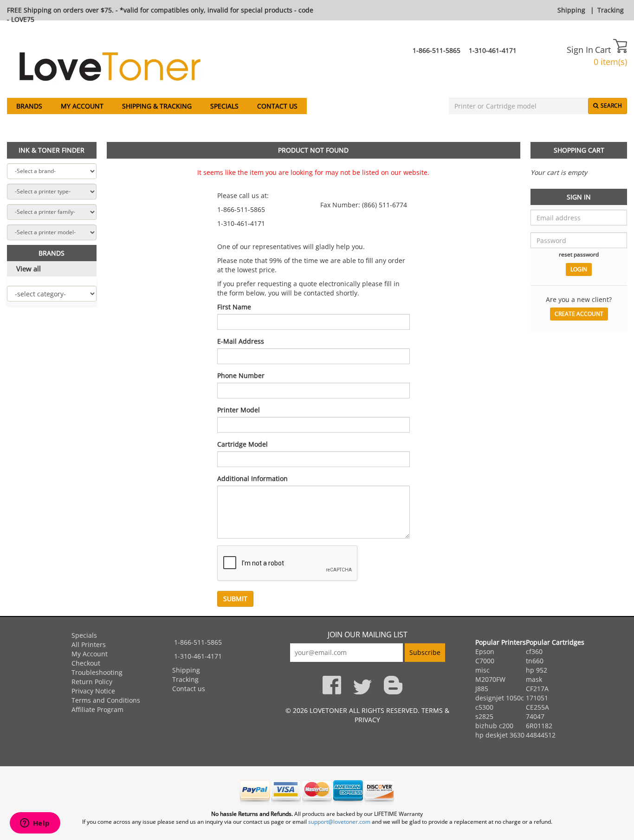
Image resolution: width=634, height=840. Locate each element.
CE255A (537, 707)
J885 (481, 688)
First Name (234, 306)
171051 (537, 697)
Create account (579, 314)
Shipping (571, 10)
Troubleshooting (97, 672)
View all (28, 268)
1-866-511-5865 (436, 50)
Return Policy (91, 681)
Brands (29, 106)
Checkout (85, 663)
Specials (224, 106)
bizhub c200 (494, 725)
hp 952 (536, 670)
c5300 (484, 707)
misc (482, 670)
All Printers (88, 644)
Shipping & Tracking (157, 106)
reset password (579, 254)
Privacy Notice (93, 690)
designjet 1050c (499, 697)
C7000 (484, 660)
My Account (82, 106)
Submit (235, 598)
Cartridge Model (242, 444)
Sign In (580, 49)
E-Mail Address (240, 341)
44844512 (541, 735)
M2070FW (490, 679)
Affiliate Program (97, 709)
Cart (604, 49)
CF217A (537, 688)
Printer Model (238, 409)
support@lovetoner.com (339, 822)
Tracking (610, 10)
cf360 (534, 651)
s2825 (484, 716)
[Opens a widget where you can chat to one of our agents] (34, 823)
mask (534, 679)
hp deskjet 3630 (499, 735)
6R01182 (539, 725)
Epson (484, 651)
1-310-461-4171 (493, 50)
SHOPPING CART (579, 150)
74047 (535, 716)
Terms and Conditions (105, 700)
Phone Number (241, 375)
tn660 (534, 660)
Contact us (277, 106)
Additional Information (252, 478)
